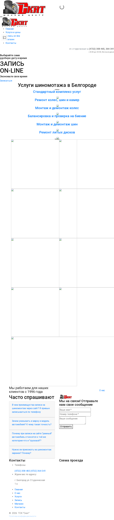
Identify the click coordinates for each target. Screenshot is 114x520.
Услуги (18, 496)
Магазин (19, 503)
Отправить (66, 426)
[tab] (32, 409)
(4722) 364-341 (38, 471)
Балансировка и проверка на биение (57, 116)
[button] (56, 89)
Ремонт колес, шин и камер (57, 100)
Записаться (6, 80)
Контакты (20, 507)
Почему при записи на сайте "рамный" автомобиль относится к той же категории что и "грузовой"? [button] (32, 437)
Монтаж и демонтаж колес (57, 108)
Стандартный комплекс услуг (57, 92)
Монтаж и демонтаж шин (57, 124)
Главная (10, 29)
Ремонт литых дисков (57, 132)
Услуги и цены (13, 32)
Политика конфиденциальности (22, 516)
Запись (18, 500)
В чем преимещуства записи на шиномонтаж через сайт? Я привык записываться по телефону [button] (31, 408)
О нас (102, 390)
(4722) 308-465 (22, 471)
